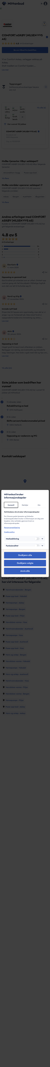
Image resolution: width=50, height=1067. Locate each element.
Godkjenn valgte (25, 563)
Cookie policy (9, 532)
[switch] (36, 538)
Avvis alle (25, 571)
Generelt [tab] (11, 505)
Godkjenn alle (25, 555)
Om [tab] (39, 505)
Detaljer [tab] (25, 505)
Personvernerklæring (12, 528)
